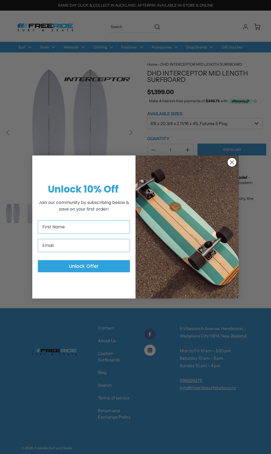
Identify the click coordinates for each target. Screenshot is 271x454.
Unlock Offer (84, 266)
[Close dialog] (232, 162)
